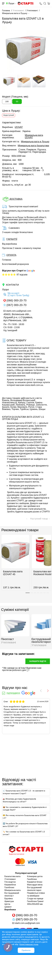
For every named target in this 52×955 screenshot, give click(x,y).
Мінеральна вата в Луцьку (35, 141)
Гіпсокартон (10, 882)
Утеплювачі (10, 879)
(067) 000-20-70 (16, 305)
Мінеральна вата (12, 890)
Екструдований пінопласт (11, 894)
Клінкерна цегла (34, 876)
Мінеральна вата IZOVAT (34, 136)
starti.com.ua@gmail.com (18, 311)
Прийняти (26, 950)
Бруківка (8, 898)
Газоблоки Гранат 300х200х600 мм (35, 902)
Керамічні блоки (34, 882)
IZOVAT (19, 127)
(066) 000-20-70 (16, 300)
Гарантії (11, 239)
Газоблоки (9, 887)
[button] (28, 592)
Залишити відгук (37, 661)
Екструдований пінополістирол (34, 888)
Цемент (8, 907)
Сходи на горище (35, 898)
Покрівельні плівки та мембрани (36, 894)
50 (17, 101)
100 (7, 101)
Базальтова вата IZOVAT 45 (12, 573)
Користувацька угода (28, 944)
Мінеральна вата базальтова (33, 145)
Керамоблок (10, 884)
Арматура (9, 901)
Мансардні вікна (34, 884)
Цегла (7, 904)
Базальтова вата (12, 876)
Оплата (11, 255)
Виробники (10, 909)
